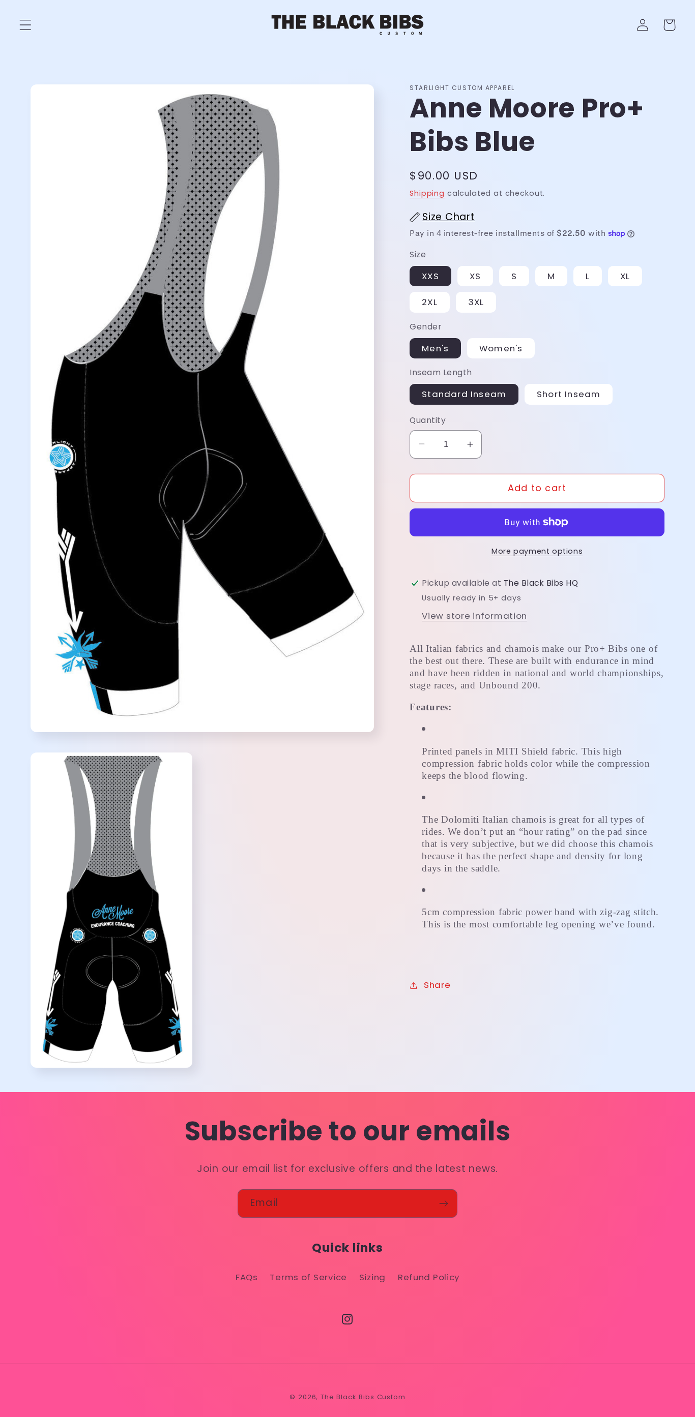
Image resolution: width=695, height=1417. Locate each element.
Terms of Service (308, 1277)
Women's (501, 348)
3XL (476, 302)
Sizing (372, 1277)
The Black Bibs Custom (363, 1397)
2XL (430, 302)
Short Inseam (568, 394)
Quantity (428, 420)
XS (475, 276)
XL (625, 276)
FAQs (247, 1277)
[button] (25, 25)
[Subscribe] (443, 1203)
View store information (474, 616)
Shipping (427, 193)
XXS (430, 276)
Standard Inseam (464, 394)
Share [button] (437, 985)
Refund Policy (428, 1277)
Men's (435, 348)
